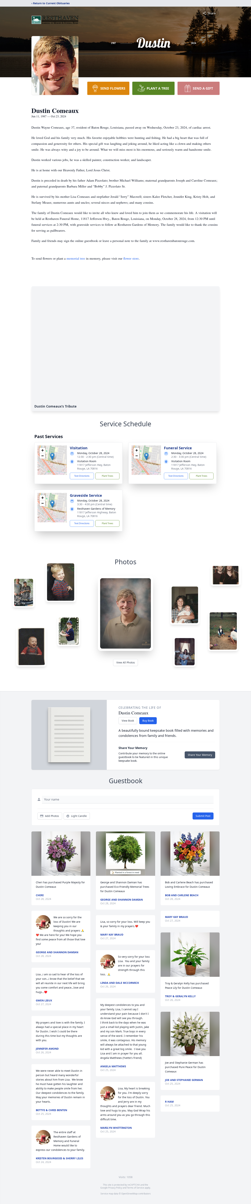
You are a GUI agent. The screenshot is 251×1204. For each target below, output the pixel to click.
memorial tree (76, 258)
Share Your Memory (200, 755)
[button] (52, 456)
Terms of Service (135, 1187)
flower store (131, 258)
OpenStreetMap (129, 1193)
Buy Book (148, 720)
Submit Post (203, 816)
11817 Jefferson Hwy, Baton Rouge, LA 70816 (94, 466)
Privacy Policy (115, 1187)
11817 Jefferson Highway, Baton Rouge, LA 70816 (96, 514)
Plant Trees (107, 475)
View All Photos (125, 662)
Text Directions (81, 475)
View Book (128, 720)
